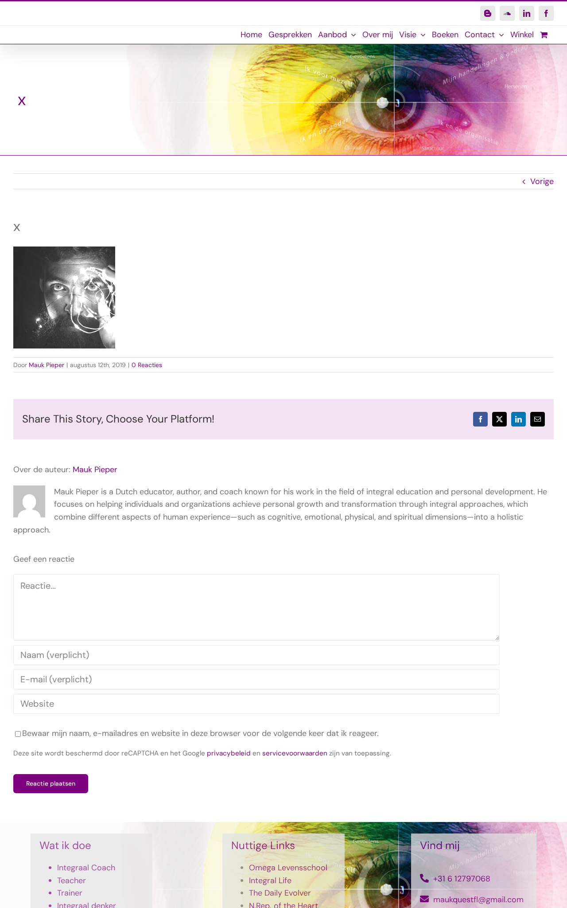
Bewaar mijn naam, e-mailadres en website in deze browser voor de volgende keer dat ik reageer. (200, 733)
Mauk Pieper (46, 365)
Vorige (542, 181)
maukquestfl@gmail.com (478, 899)
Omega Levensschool (288, 867)
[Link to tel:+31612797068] (424, 878)
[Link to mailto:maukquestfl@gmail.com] (424, 899)
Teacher (71, 880)
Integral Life (270, 880)
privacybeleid (229, 753)
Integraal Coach (86, 867)
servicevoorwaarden (294, 753)
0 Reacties (147, 365)
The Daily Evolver (280, 893)
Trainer (69, 893)
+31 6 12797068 (461, 878)
